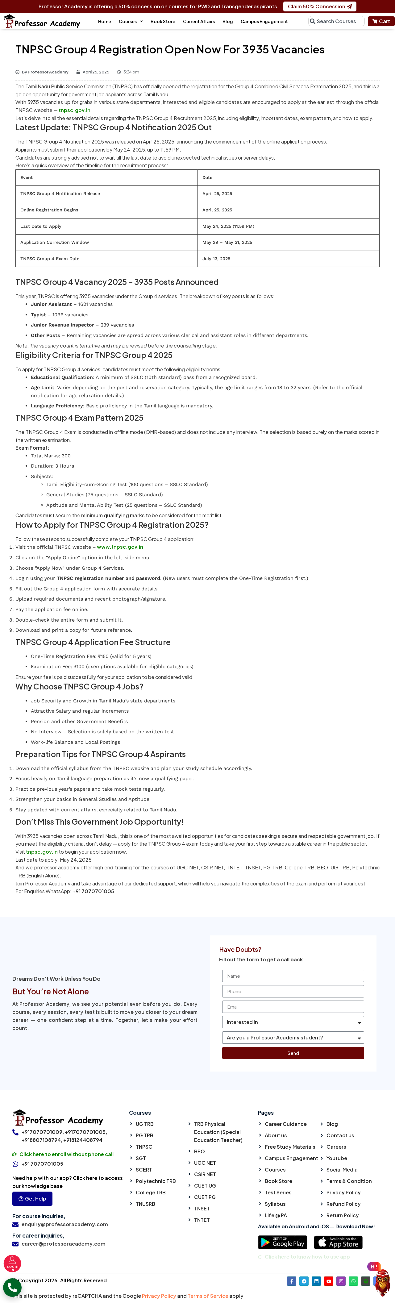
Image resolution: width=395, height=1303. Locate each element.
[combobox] (336, 21)
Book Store (163, 21)
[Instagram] (341, 1281)
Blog (227, 21)
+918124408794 (82, 1140)
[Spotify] (365, 1281)
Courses (128, 21)
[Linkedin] (316, 1281)
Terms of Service (208, 1296)
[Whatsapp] (353, 1281)
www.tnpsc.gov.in (119, 546)
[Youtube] (328, 1281)
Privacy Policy (159, 1296)
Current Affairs (199, 21)
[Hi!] (382, 1285)
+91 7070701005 (42, 1163)
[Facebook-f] (291, 1281)
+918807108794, (42, 1140)
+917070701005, (86, 1132)
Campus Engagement (264, 21)
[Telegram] (304, 1281)
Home (104, 21)
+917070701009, (43, 1132)
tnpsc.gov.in (74, 110)
